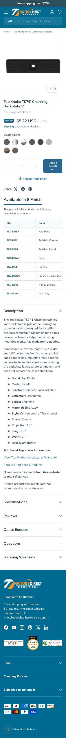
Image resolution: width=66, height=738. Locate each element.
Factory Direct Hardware (24, 729)
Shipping (9, 126)
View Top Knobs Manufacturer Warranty (30, 458)
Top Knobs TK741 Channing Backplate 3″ (34, 31)
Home (7, 31)
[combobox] (33, 21)
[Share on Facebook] (23, 189)
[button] (60, 12)
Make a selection (52, 166)
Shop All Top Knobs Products (23, 465)
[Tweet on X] (15, 189)
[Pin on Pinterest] (30, 189)
